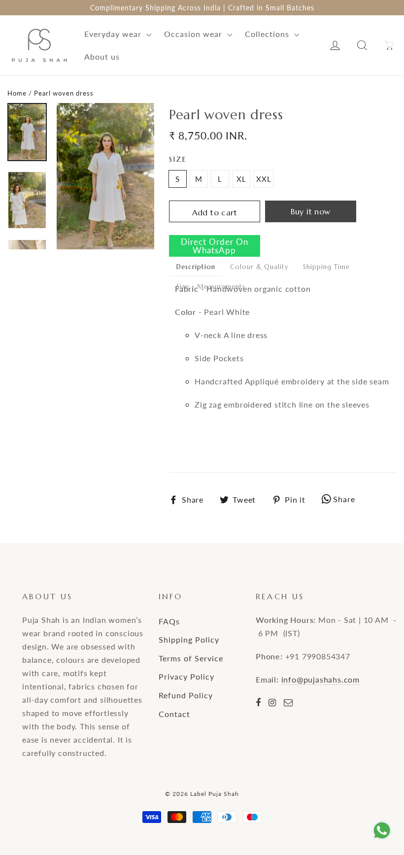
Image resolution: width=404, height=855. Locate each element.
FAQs (169, 621)
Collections (268, 33)
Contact (174, 713)
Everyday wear (114, 33)
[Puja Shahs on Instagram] (272, 702)
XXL (263, 178)
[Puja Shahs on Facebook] (258, 702)
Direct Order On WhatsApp (214, 246)
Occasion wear (194, 33)
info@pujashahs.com (320, 679)
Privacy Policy (186, 676)
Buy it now (311, 211)
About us (102, 56)
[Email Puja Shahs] (288, 702)
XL (241, 178)
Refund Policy (186, 695)
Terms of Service (191, 658)
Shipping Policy (189, 639)
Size (178, 159)
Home (17, 93)
